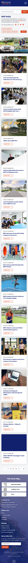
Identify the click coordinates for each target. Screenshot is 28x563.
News (2, 513)
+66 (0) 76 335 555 (9, 502)
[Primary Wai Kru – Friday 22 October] (14, 411)
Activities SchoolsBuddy (8, 530)
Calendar (4, 519)
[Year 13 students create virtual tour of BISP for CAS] (14, 188)
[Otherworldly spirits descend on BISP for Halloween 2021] (14, 157)
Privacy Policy (14, 553)
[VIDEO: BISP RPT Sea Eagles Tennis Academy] (14, 442)
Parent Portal (5, 526)
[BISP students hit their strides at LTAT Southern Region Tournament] (14, 283)
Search (25, 11)
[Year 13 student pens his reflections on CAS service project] (14, 64)
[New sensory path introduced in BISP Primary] (14, 251)
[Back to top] (13, 561)
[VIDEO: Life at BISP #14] (14, 127)
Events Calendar (6, 29)
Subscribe (19, 20)
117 (8, 469)
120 (16, 469)
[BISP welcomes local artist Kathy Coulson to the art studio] (14, 220)
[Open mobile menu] (25, 3)
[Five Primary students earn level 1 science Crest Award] (14, 346)
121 (19, 469)
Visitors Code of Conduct (8, 507)
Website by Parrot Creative (14, 556)
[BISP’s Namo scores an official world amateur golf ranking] (14, 314)
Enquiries (4, 517)
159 (23, 469)
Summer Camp (5, 515)
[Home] (6, 3)
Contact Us (5, 500)
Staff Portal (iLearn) (7, 532)
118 (10, 469)
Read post (7, 83)
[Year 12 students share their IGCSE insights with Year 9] (14, 96)
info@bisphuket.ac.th (11, 505)
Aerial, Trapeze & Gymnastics (10, 31)
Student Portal (5, 528)
